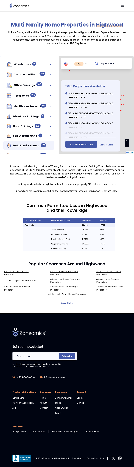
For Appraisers (19, 431)
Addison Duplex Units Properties (21, 280)
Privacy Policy (78, 458)
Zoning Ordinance (63, 397)
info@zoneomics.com (54, 377)
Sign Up (80, 402)
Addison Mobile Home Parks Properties (109, 288)
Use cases (17, 426)
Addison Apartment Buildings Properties (64, 273)
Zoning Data (18, 397)
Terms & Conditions (95, 458)
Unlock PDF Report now (81, 144)
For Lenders (39, 431)
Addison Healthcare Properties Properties (65, 280)
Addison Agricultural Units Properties (16, 273)
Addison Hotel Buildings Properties (107, 280)
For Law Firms (92, 431)
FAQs (58, 412)
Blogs (58, 402)
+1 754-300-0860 (25, 377)
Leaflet (130, 152)
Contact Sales (110, 190)
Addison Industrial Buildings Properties (17, 288)
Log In (80, 397)
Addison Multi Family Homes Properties (67, 294)
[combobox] (74, 63)
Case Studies (61, 407)
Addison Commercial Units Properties (108, 273)
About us (44, 402)
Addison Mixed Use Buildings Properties (64, 288)
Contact (44, 407)
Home (43, 397)
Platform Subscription (23, 402)
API (14, 407)
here (97, 184)
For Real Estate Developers (65, 431)
